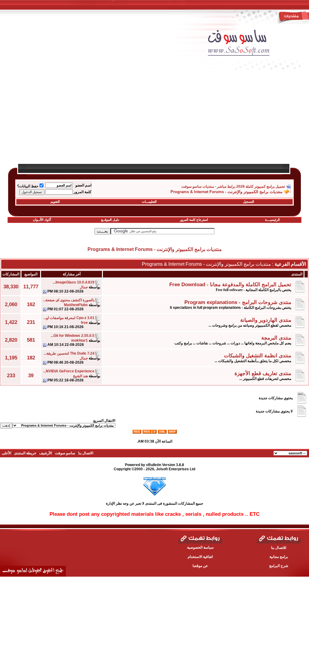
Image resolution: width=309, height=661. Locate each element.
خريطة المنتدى (25, 453)
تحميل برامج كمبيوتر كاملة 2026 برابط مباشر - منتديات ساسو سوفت (233, 186)
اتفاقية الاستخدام (200, 557)
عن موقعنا (200, 566)
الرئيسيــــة (272, 219)
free (84, 323)
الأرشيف (45, 453)
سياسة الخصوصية (200, 547)
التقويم (55, 201)
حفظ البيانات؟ (27, 186)
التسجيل (248, 201)
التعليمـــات (149, 201)
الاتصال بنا (85, 453)
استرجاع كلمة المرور (194, 219)
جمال (84, 287)
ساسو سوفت (65, 453)
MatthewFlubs (76, 305)
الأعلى (6, 453)
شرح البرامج (278, 566)
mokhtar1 (79, 340)
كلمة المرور (82, 192)
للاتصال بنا (278, 548)
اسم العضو (83, 185)
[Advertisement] (154, 121)
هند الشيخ (80, 376)
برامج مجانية (278, 557)
